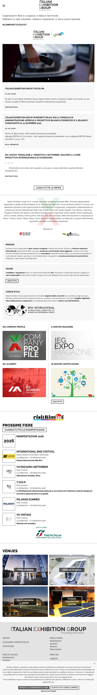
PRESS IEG (54, 655)
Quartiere (53, 644)
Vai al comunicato (12, 144)
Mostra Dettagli (11, 176)
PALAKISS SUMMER (28, 499)
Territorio (53, 647)
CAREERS (54, 659)
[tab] (48, 79)
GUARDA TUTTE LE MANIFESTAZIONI (24, 429)
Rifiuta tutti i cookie (48, 691)
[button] (4, 5)
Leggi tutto (12, 281)
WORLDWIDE (8, 646)
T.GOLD (21, 482)
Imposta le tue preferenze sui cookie (33, 688)
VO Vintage (23, 514)
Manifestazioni (56, 641)
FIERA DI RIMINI (56, 638)
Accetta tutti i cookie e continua (65, 688)
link (70, 677)
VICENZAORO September (32, 466)
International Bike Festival (35, 451)
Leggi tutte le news (48, 187)
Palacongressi (55, 649)
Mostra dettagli (11, 107)
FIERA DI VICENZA (10, 655)
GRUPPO (6, 638)
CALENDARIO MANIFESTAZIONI (16, 642)
